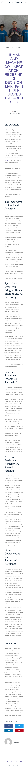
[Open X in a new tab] (7, 761)
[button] (8, 726)
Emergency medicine (14, 47)
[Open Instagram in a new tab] (12, 761)
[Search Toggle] (2, 2)
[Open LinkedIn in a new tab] (16, 761)
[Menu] (25, 2)
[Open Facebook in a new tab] (3, 761)
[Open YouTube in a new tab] (25, 761)
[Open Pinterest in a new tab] (21, 761)
